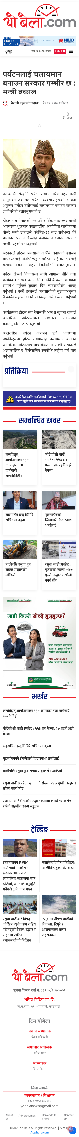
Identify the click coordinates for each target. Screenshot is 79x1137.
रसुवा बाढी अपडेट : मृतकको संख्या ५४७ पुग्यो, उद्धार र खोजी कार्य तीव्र (59, 572)
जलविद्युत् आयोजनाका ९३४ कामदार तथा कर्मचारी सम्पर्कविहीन (17, 465)
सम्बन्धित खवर (39, 421)
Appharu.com (39, 1133)
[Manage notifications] (70, 1129)
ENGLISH (60, 51)
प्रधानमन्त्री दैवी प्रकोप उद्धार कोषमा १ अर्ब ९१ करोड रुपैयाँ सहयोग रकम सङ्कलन (37, 804)
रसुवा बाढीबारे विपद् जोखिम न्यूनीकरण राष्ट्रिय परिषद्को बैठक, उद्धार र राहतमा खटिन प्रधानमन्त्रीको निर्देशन (19, 930)
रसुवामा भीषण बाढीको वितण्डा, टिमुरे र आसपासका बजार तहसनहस (57, 927)
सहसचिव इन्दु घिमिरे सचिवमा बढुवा (19, 517)
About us (9, 1116)
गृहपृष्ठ (9, 51)
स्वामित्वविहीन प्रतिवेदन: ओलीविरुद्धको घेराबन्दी (58, 865)
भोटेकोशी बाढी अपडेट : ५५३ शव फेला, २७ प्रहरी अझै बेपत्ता (58, 462)
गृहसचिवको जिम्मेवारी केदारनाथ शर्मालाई (58, 520)
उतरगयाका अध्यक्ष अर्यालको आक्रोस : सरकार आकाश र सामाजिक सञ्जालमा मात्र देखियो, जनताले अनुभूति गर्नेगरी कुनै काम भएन (19, 875)
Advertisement (27, 1115)
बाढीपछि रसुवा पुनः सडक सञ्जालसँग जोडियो (18, 569)
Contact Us (68, 1116)
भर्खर (39, 697)
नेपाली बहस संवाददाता (25, 103)
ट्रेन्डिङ (39, 830)
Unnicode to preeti (49, 1116)
